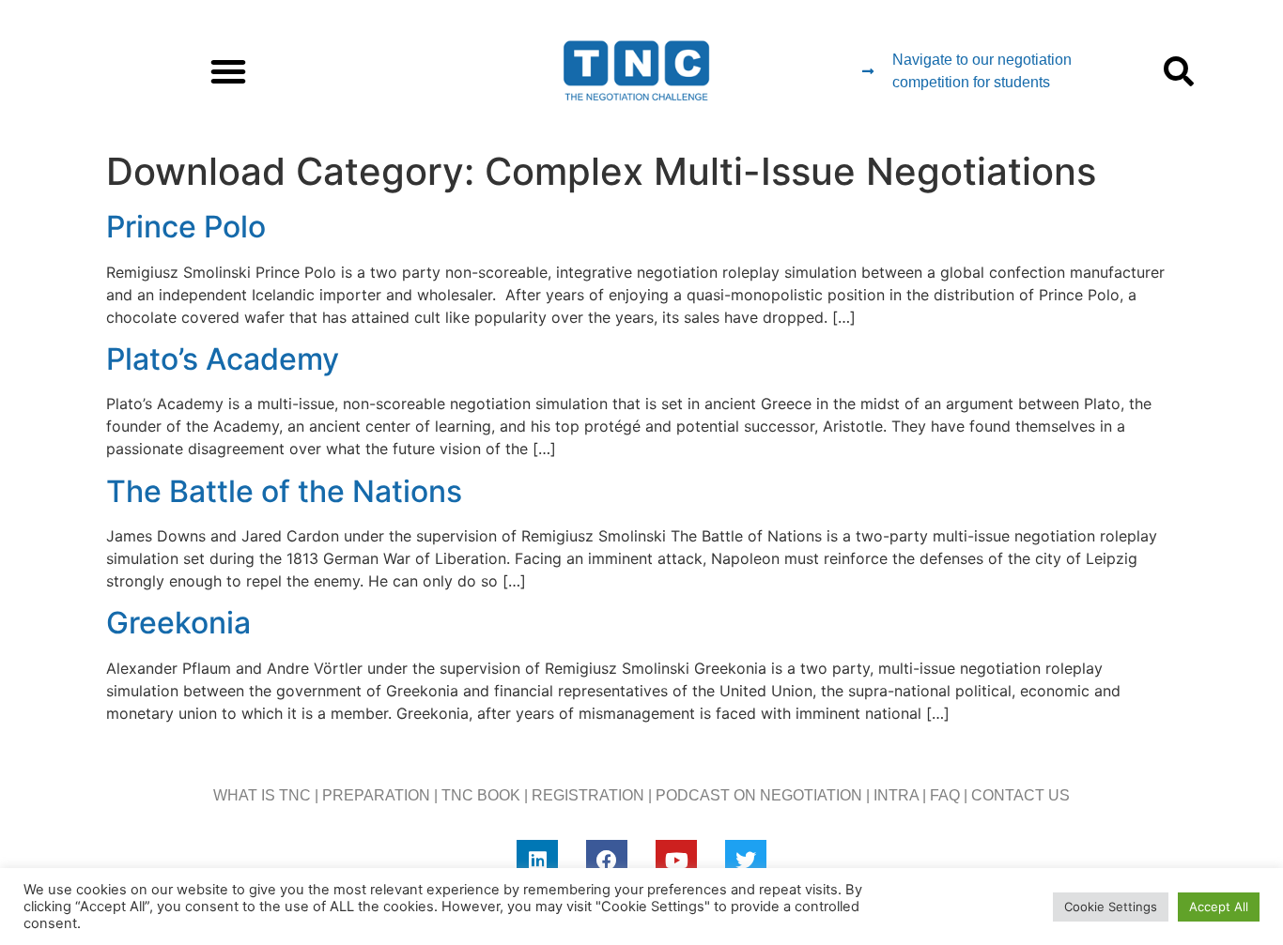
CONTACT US (1020, 795)
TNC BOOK (480, 795)
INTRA (896, 795)
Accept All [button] (1218, 906)
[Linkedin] (537, 860)
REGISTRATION (588, 795)
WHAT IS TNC (262, 795)
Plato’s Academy (222, 359)
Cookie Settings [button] (1110, 906)
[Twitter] (745, 860)
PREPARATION (376, 795)
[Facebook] (606, 860)
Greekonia (178, 622)
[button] (228, 71)
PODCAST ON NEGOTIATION (759, 795)
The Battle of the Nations (284, 491)
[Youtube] (676, 860)
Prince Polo (186, 226)
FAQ (945, 795)
